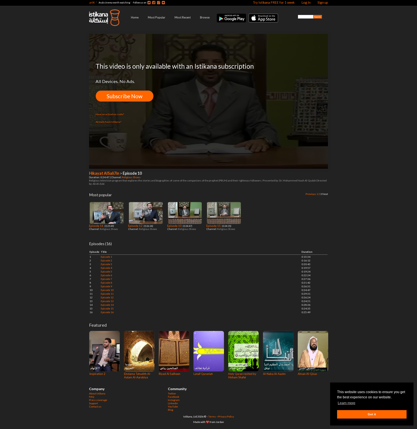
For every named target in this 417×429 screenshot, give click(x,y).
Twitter (172, 393)
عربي (92, 1)
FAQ (91, 396)
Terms (212, 416)
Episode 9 (106, 286)
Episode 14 (107, 304)
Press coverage (98, 400)
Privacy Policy (226, 416)
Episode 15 (213, 226)
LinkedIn (173, 403)
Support (93, 403)
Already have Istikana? (108, 121)
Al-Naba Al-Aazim (274, 374)
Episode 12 (135, 226)
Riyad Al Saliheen (169, 374)
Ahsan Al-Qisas (307, 374)
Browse (205, 17)
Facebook (173, 396)
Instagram (174, 400)
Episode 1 (106, 256)
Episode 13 (107, 301)
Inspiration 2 (97, 374)
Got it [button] (372, 414)
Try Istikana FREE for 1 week (274, 2)
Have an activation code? (110, 114)
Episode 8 (106, 282)
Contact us (95, 406)
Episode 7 (106, 279)
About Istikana (97, 393)
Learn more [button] (346, 403)
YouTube (173, 406)
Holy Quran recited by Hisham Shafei (242, 375)
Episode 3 (106, 264)
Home (135, 17)
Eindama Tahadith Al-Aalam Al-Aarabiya (137, 375)
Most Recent (183, 17)
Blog (170, 409)
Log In (306, 2)
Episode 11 (107, 293)
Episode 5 (106, 271)
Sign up (323, 2)
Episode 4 (106, 267)
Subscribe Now (124, 96)
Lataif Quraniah (203, 374)
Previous (311, 194)
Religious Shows (131, 177)
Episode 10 (174, 226)
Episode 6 (106, 275)
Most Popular (156, 17)
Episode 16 (96, 226)
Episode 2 (106, 260)
